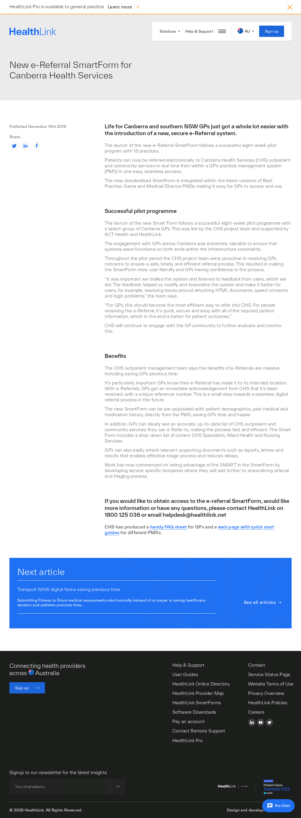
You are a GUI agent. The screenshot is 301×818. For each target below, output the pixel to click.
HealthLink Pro (187, 740)
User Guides (185, 674)
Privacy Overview (266, 693)
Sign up (271, 31)
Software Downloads (194, 712)
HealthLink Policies (267, 702)
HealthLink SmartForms (196, 702)
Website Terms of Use (270, 683)
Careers (256, 712)
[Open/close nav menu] (222, 31)
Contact (256, 665)
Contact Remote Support (198, 730)
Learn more (120, 6)
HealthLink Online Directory (201, 683)
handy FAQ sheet (168, 526)
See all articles (260, 602)
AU (247, 31)
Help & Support (199, 31)
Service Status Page (269, 674)
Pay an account (188, 721)
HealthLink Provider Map (198, 693)
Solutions (168, 31)
